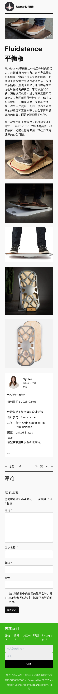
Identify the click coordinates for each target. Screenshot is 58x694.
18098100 (18, 680)
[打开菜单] (51, 7)
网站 (7, 578)
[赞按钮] (8, 453)
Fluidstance (28, 417)
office (41, 422)
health (33, 422)
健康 (25, 422)
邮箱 (8, 562)
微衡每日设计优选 (32, 411)
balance (27, 427)
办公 (18, 422)
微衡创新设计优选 (24, 6)
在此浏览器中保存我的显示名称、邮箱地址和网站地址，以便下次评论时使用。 (30, 597)
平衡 (18, 427)
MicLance (35, 684)
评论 (8, 510)
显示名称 (11, 547)
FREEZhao (47, 680)
